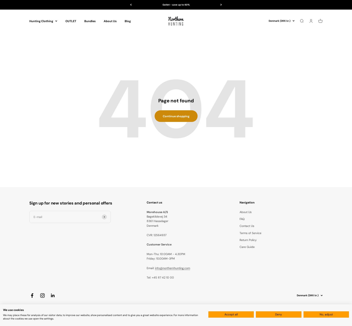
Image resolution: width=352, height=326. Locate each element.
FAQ (242, 219)
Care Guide (247, 247)
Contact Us (247, 226)
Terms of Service (250, 233)
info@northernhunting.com (172, 268)
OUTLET (70, 21)
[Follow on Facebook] (32, 295)
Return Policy (248, 240)
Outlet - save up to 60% (176, 4)
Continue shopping (176, 116)
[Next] (221, 5)
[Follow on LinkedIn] (53, 295)
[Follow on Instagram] (42, 295)
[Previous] (131, 5)
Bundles (90, 21)
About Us (110, 21)
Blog (128, 21)
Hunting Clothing (41, 21)
